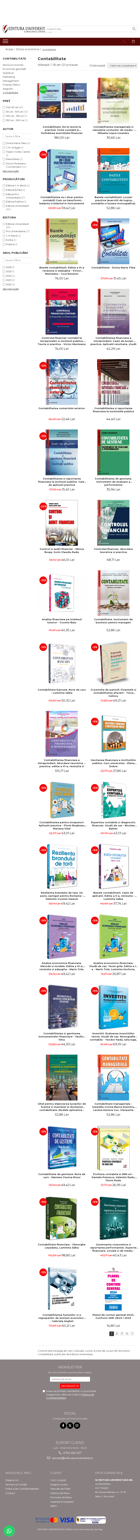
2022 (8, 284)
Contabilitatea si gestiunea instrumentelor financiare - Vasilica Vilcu (61, 1036)
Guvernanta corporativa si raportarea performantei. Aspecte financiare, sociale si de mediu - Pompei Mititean (113, 1247)
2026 (9, 267)
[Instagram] (77, 1425)
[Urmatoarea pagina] (132, 1333)
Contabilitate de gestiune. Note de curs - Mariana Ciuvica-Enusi (61, 1176)
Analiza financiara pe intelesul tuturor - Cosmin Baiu (62, 621)
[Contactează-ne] (124, 41)
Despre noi (12, 1480)
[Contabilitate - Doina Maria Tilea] (113, 241)
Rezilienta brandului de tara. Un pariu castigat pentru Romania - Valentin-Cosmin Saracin (61, 895)
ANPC (53, 1505)
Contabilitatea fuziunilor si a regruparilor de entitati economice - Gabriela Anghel (61, 1318)
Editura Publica (15, 201)
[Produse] (6, 42)
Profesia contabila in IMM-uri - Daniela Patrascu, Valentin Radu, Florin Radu (113, 1177)
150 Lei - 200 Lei (15, 120)
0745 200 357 (72, 1453)
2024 (9, 275)
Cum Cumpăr (58, 1480)
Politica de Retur (60, 1493)
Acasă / (10, 49)
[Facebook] (63, 1425)
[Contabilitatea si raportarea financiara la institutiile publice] (113, 382)
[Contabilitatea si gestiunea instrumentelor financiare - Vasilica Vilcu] (62, 1007)
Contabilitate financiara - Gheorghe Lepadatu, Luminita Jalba (61, 1246)
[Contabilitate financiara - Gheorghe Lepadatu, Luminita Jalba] (62, 1218)
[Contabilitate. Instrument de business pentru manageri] (113, 593)
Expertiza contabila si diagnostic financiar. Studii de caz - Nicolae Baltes (113, 825)
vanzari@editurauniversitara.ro (72, 1458)
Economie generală (14, 68)
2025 (8, 271)
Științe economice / (29, 49)
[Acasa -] (21, 29)
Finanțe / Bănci (11, 84)
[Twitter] (70, 1425)
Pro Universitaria (15, 231)
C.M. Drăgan (13, 147)
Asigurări (8, 88)
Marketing (9, 76)
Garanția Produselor (62, 1501)
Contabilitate (10, 92)
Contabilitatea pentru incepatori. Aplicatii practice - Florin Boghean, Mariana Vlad (62, 825)
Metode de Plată (60, 1488)
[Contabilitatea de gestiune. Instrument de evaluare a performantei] (113, 452)
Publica (10, 244)
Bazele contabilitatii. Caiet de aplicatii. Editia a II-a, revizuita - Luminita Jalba (113, 895)
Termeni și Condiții (16, 1484)
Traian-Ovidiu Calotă (18, 151)
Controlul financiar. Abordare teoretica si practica (113, 550)
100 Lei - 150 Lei (15, 115)
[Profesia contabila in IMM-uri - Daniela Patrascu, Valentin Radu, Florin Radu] (113, 1148)
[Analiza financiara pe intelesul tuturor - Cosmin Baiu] (62, 593)
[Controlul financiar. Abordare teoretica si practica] (113, 523)
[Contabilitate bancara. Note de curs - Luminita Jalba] (62, 663)
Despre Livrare (59, 1484)
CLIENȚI (55, 1473)
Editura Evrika (14, 189)
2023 (9, 280)
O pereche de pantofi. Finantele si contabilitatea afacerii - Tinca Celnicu (113, 692)
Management (11, 80)
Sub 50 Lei (12, 107)
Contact (10, 1493)
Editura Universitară (17, 205)
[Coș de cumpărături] (133, 41)
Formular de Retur (61, 1497)
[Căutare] (134, 29)
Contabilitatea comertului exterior (61, 408)
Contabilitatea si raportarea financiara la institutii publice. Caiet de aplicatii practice (61, 481)
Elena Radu (12, 159)
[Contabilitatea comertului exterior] (62, 382)
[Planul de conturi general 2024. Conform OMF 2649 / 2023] (113, 1289)
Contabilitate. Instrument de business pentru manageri (113, 621)
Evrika (9, 239)
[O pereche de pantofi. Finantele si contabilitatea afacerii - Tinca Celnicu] (113, 663)
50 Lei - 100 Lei (14, 111)
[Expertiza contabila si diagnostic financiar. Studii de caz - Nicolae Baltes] (113, 800)
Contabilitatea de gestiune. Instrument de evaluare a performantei (113, 481)
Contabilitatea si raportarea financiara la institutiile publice (113, 410)
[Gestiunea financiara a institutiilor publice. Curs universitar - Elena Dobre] (113, 734)
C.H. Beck (12, 235)
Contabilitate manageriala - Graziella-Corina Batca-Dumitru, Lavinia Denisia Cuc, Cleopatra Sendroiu (113, 1106)
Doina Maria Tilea (16, 143)
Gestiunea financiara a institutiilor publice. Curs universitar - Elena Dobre (113, 763)
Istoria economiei (13, 64)
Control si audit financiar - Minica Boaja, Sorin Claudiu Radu (62, 550)
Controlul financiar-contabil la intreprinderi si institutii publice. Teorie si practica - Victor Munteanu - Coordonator (62, 341)
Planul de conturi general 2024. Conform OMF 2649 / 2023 (113, 1316)
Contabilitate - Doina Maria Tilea (113, 267)
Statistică (8, 72)
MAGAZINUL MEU (18, 1473)
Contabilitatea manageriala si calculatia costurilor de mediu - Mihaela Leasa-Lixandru (113, 129)
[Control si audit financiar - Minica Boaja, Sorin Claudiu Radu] (62, 523)
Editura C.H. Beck (16, 185)
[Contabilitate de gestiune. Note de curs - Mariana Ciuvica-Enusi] (62, 1148)
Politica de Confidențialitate (22, 1488)
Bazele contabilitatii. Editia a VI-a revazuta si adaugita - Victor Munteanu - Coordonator (61, 270)
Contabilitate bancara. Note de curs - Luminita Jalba (62, 691)
